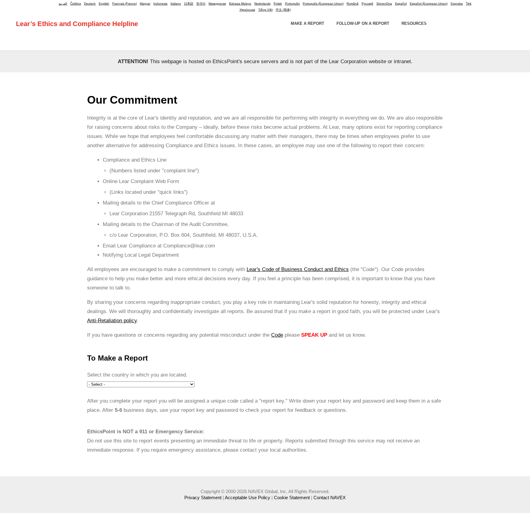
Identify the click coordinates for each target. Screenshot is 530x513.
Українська (247, 9)
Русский (367, 3)
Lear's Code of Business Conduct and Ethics (298, 269)
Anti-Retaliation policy (112, 320)
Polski (278, 3)
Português (292, 3)
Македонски (217, 3)
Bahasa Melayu (240, 3)
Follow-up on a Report (362, 23)
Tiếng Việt (265, 9)
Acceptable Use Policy (247, 497)
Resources (414, 23)
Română (353, 3)
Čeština (75, 3)
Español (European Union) (428, 3)
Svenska (457, 3)
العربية (63, 3)
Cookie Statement (292, 497)
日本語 (188, 3)
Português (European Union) (323, 3)
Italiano (176, 3)
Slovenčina (384, 3)
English (104, 3)
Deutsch (90, 3)
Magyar (145, 3)
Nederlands (262, 3)
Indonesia (160, 3)
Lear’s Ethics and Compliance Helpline (77, 24)
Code (277, 335)
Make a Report (307, 23)
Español (401, 3)
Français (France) (124, 3)
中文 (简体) (283, 9)
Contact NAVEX (329, 497)
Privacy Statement (202, 497)
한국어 (200, 3)
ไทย (468, 3)
